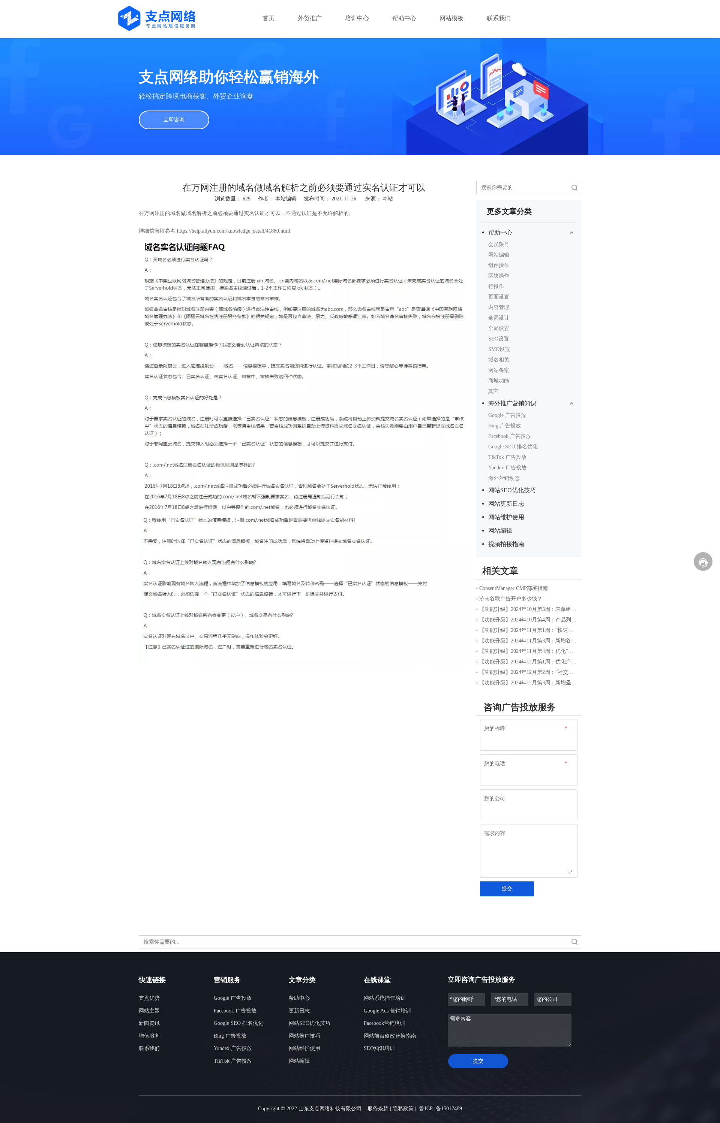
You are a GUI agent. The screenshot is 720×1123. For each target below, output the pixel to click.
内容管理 (498, 307)
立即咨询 (174, 119)
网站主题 (149, 1011)
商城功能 (498, 381)
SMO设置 (499, 349)
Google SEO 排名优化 (513, 446)
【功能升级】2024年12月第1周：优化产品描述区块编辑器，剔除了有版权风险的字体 (528, 662)
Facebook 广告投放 (509, 436)
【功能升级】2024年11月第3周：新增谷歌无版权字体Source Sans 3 (528, 641)
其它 (493, 391)
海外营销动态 (504, 478)
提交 (507, 889)
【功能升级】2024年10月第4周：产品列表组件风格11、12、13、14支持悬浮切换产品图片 (528, 620)
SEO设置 (498, 339)
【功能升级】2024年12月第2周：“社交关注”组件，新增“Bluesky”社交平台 (528, 672)
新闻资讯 (149, 1023)
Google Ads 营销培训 (387, 1011)
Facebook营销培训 (384, 1023)
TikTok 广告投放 (507, 457)
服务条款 (378, 1108)
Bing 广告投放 (504, 426)
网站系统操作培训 (385, 998)
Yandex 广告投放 (507, 467)
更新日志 (299, 1011)
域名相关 (498, 360)
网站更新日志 (506, 503)
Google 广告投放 (507, 415)
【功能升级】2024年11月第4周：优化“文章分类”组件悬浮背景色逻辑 (528, 651)
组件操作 (498, 265)
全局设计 (498, 318)
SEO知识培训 (379, 1048)
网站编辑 (498, 255)
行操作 (496, 286)
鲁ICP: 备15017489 (440, 1108)
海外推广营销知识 (512, 403)
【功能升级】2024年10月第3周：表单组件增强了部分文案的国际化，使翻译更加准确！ (528, 609)
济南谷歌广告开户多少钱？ (510, 599)
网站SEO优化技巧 (512, 490)
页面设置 (498, 297)
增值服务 (149, 1036)
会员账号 (498, 244)
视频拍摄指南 (506, 544)
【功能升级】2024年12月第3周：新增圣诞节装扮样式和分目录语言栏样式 (528, 682)
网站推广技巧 (304, 1036)
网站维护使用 (506, 517)
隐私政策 (403, 1108)
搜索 (574, 187)
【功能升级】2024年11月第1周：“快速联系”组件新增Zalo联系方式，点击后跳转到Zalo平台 (528, 630)
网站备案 (498, 370)
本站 (387, 199)
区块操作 (498, 276)
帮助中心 (500, 232)
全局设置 (498, 328)
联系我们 (149, 1048)
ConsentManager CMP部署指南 (513, 588)
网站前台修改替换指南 (390, 1036)
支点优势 (149, 998)
